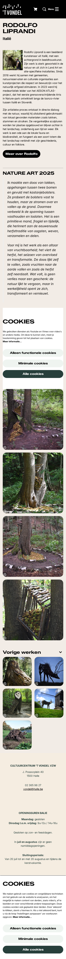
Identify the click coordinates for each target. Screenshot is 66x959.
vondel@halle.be (33, 789)
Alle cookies (33, 374)
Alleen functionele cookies (33, 353)
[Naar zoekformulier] (44, 9)
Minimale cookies (33, 363)
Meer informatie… (12, 341)
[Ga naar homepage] (15, 9)
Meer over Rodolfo (22, 154)
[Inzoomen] (5, 447)
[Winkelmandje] (36, 9)
